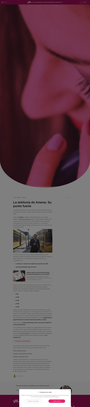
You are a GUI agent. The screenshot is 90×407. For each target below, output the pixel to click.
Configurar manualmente (33, 401)
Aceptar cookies (56, 401)
